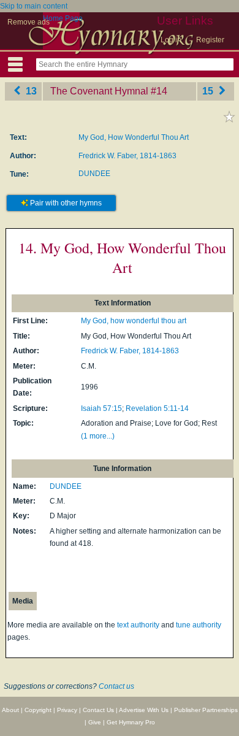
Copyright (38, 710)
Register (210, 40)
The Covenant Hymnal (99, 91)
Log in (171, 40)
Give (94, 722)
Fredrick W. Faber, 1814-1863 (127, 155)
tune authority (198, 625)
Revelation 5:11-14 (157, 408)
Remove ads (28, 22)
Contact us (116, 686)
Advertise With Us (144, 710)
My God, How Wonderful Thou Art (133, 137)
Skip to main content (33, 6)
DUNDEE (94, 173)
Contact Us (98, 710)
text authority (138, 625)
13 (30, 91)
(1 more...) (98, 436)
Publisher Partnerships (206, 710)
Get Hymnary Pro (131, 722)
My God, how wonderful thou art (133, 320)
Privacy (67, 710)
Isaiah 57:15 (101, 408)
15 (209, 91)
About (10, 710)
